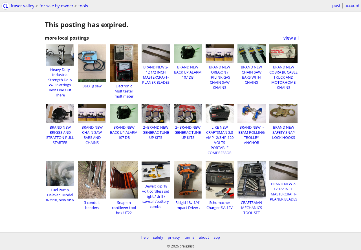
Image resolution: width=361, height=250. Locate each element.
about (204, 237)
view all (291, 38)
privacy (174, 237)
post (336, 5)
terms (189, 237)
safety (158, 237)
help (145, 237)
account (352, 5)
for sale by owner (56, 5)
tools (83, 5)
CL (5, 6)
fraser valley (22, 5)
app (216, 237)
